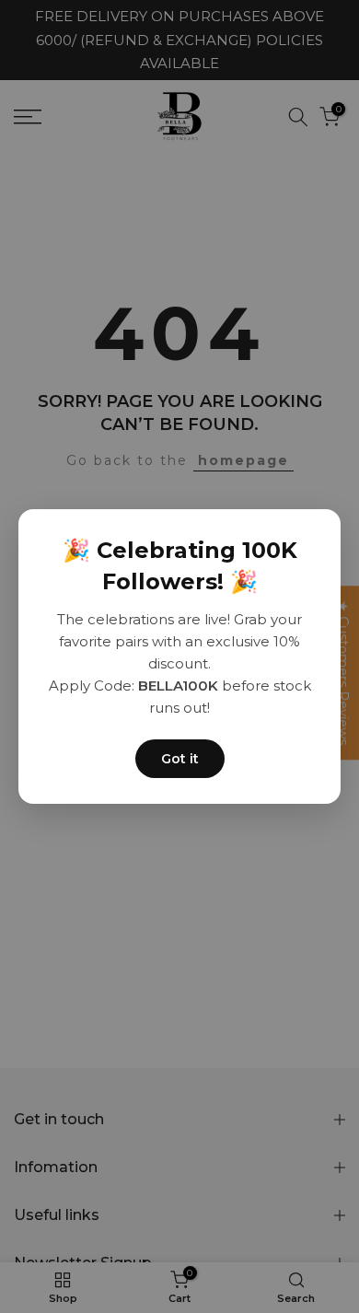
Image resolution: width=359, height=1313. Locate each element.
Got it (180, 758)
